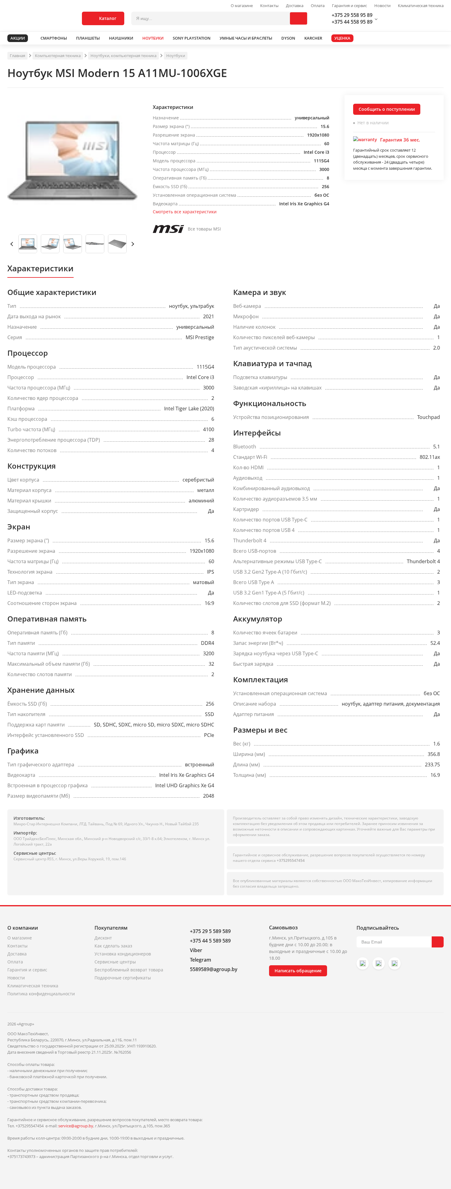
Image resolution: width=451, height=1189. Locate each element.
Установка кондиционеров (122, 954)
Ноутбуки (175, 55)
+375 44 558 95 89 (352, 21)
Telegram (200, 959)
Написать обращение (298, 971)
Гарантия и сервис (349, 6)
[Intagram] (363, 963)
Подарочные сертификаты (122, 978)
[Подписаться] (438, 941)
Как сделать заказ (113, 946)
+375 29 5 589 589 (210, 931)
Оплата (318, 6)
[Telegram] (394, 963)
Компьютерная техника (58, 55)
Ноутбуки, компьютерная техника (123, 55)
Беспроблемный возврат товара (128, 970)
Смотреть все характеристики (185, 212)
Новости (382, 6)
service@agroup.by (75, 1126)
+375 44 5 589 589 (210, 940)
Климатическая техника (421, 6)
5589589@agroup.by (213, 969)
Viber (196, 950)
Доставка (294, 6)
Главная (17, 55)
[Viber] (378, 963)
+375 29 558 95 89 (352, 15)
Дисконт (103, 938)
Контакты (269, 6)
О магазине (242, 6)
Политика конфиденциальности (41, 994)
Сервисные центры (115, 962)
